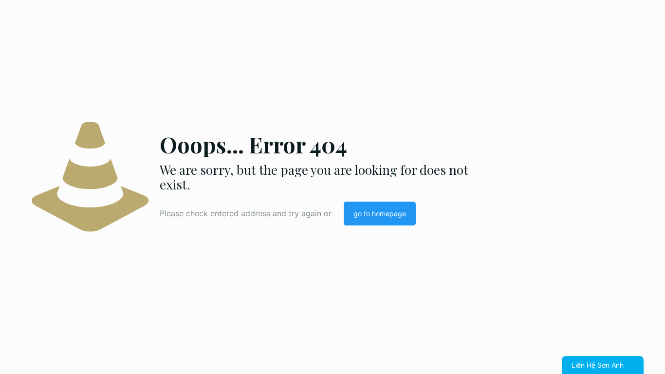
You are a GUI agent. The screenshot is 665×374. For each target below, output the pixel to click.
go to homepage (379, 213)
